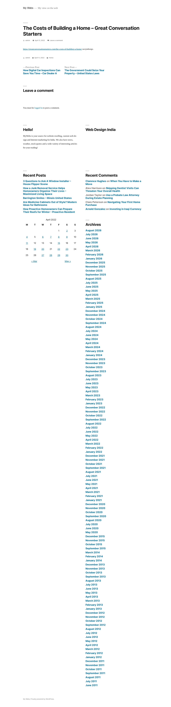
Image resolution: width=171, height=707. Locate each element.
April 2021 (92, 488)
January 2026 (94, 258)
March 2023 (93, 395)
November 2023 (95, 363)
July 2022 (92, 427)
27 (43, 255)
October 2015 (94, 544)
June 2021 (92, 479)
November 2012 (95, 616)
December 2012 (95, 612)
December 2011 (95, 661)
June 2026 (92, 238)
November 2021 (95, 459)
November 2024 (95, 314)
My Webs (28, 7)
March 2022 (93, 443)
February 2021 (94, 496)
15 (59, 243)
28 (50, 255)
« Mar (34, 261)
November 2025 (95, 266)
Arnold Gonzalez (95, 208)
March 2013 (93, 600)
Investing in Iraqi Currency (125, 208)
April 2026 (92, 246)
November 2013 (95, 568)
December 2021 (95, 455)
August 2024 (93, 326)
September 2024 (96, 322)
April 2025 (92, 294)
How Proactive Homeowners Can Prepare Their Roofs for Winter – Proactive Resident (49, 210)
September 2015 (96, 548)
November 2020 (95, 508)
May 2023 (92, 387)
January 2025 (94, 306)
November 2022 (95, 411)
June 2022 (92, 431)
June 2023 (92, 383)
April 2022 (92, 439)
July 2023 (92, 379)
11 (27, 243)
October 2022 (94, 415)
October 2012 (94, 620)
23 (67, 249)
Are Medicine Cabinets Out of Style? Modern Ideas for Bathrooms (50, 204)
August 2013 (93, 580)
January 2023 (94, 403)
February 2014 (94, 556)
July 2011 (91, 681)
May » (68, 261)
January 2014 (94, 560)
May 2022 (92, 435)
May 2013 (91, 592)
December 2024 (95, 310)
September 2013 (96, 576)
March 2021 (93, 491)
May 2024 (92, 339)
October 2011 (94, 669)
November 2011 (95, 665)
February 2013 (94, 604)
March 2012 (93, 649)
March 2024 (93, 347)
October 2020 (94, 512)
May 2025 (92, 290)
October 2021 (94, 463)
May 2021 (91, 483)
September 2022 (96, 419)
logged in (38, 107)
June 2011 (92, 685)
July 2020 (92, 524)
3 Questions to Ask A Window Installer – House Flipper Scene (47, 183)
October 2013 (94, 572)
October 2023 (94, 367)
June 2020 (92, 528)
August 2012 (93, 628)
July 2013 (91, 584)
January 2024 (94, 355)
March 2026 (93, 250)
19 (35, 249)
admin (27, 40)
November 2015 (95, 540)
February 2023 (94, 399)
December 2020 (95, 504)
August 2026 (93, 230)
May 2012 (91, 641)
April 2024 (92, 343)
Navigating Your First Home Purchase (113, 204)
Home (51, 58)
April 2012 (92, 645)
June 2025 (92, 286)
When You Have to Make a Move (113, 183)
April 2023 (92, 391)
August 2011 (93, 677)
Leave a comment (56, 40)
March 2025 (93, 298)
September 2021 (96, 467)
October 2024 (94, 318)
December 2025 (95, 262)
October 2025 (94, 270)
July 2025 (92, 282)
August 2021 (93, 471)
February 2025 (94, 302)
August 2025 (93, 278)
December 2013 (95, 564)
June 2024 (92, 335)
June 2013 (92, 588)
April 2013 (92, 596)
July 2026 (92, 234)
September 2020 (96, 516)
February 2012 (94, 653)
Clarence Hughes (96, 181)
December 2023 (95, 359)
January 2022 (94, 451)
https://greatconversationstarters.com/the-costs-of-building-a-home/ (52, 49)
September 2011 (95, 673)
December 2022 (95, 407)
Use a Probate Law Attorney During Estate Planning (112, 196)
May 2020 (92, 532)
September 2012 (96, 624)
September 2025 (96, 274)
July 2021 (91, 475)
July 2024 (92, 331)
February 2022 (94, 447)
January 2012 (94, 657)
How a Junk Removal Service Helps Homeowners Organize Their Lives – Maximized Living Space (44, 191)
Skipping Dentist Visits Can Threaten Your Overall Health (112, 190)
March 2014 (93, 552)
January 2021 (94, 500)
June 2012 (92, 636)
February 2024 (94, 351)
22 (58, 249)
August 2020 (93, 520)
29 (58, 255)
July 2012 (91, 633)
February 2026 (94, 254)
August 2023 (93, 375)
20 (42, 249)
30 (67, 255)
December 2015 (95, 536)
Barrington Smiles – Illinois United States (47, 198)
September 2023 (96, 371)
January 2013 (94, 608)
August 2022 (93, 423)
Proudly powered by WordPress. (42, 699)
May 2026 (92, 242)
